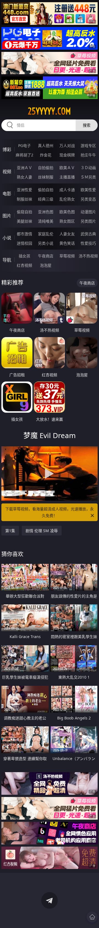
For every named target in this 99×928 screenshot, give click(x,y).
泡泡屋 (45, 265)
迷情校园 (24, 243)
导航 (6, 260)
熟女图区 (67, 221)
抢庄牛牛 (88, 155)
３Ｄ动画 (88, 167)
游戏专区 (88, 145)
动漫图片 (88, 211)
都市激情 (24, 233)
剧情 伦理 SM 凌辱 (42, 530)
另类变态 (88, 199)
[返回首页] (92, 916)
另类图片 (88, 221)
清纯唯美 (45, 221)
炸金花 (45, 155)
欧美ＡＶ (67, 167)
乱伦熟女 (67, 199)
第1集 (10, 530)
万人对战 (67, 145)
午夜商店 (45, 255)
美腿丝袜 (24, 221)
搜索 (86, 125)
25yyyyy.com (49, 111)
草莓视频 (67, 255)
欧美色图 (67, 211)
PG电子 (24, 145)
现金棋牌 (67, 155)
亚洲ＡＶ (24, 167)
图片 (6, 216)
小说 (6, 238)
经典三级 (45, 199)
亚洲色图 (45, 211)
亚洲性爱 (24, 189)
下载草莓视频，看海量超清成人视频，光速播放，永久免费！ (49, 512)
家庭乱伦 (45, 233)
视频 (6, 172)
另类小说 (45, 243)
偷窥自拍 (24, 211)
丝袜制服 (45, 177)
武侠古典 (88, 233)
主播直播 (67, 177)
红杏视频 (24, 265)
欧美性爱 (88, 189)
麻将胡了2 (24, 155)
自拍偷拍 (45, 167)
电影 (6, 194)
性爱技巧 (88, 243)
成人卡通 (67, 189)
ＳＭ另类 (88, 177)
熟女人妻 (24, 177)
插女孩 (24, 255)
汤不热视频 (88, 255)
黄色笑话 (67, 243)
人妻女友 (67, 233)
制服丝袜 (24, 199)
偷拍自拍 (45, 189)
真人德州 (45, 145)
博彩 (6, 149)
